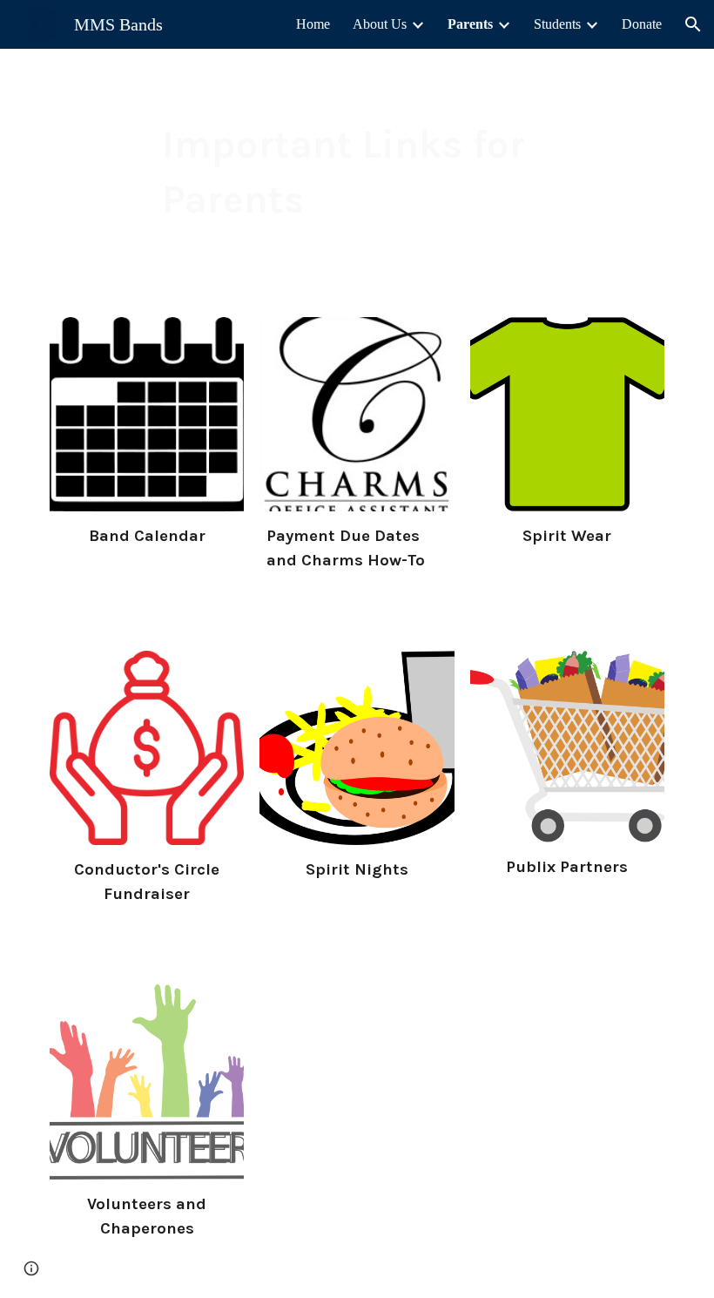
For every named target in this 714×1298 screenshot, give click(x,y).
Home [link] (313, 24)
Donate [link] (642, 24)
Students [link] (557, 24)
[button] (693, 24)
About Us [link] (380, 24)
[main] (357, 172)
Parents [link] (470, 24)
